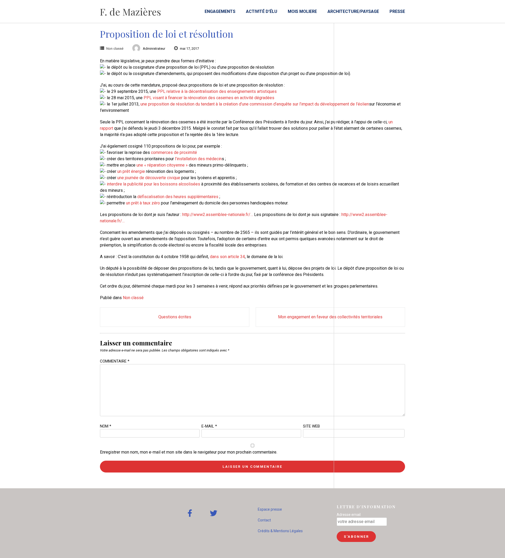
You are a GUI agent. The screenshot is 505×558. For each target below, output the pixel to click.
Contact (264, 520)
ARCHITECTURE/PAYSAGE (353, 11)
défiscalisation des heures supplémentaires (177, 196)
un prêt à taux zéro (143, 202)
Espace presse (270, 509)
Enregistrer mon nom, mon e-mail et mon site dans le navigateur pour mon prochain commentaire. (188, 452)
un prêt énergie (131, 171)
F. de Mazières (130, 11)
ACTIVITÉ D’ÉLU (261, 11)
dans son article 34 (227, 256)
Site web (311, 426)
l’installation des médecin (198, 158)
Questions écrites (174, 316)
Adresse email (349, 514)
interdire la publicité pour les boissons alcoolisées (153, 184)
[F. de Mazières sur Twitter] (214, 513)
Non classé (114, 49)
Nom (105, 426)
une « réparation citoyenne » (162, 165)
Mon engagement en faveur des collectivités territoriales (330, 316)
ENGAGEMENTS (220, 11)
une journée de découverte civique (148, 177)
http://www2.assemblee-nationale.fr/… (217, 214)
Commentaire (114, 361)
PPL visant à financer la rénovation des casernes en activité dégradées (209, 97)
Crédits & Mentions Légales (280, 531)
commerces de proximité (174, 152)
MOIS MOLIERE (302, 11)
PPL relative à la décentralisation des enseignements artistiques (217, 91)
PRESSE (397, 11)
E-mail (209, 426)
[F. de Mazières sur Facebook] (190, 513)
